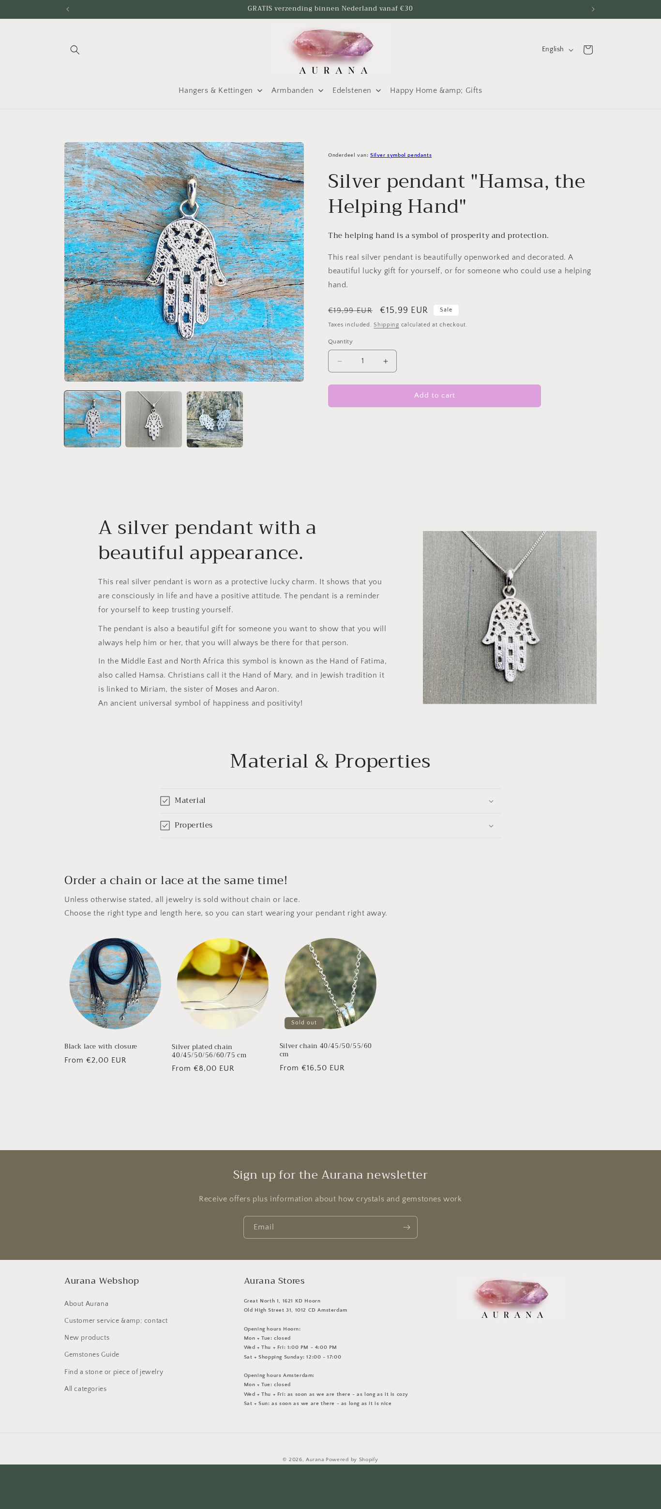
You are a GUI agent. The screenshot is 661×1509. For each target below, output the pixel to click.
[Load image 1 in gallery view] (92, 419)
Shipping (386, 325)
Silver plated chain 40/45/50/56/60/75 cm (209, 1051)
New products (86, 1338)
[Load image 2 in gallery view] (153, 419)
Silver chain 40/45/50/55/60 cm (326, 1050)
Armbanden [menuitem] (292, 90)
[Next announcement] (593, 9)
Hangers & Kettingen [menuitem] (216, 90)
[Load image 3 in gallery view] (215, 419)
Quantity (340, 342)
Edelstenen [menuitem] (352, 90)
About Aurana (86, 1303)
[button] (75, 49)
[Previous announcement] (67, 9)
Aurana (315, 1460)
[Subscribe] (406, 1227)
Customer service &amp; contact (116, 1321)
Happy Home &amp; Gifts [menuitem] (436, 90)
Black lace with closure (100, 1047)
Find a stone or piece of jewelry (113, 1372)
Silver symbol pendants (401, 155)
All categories (85, 1388)
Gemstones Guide (92, 1355)
